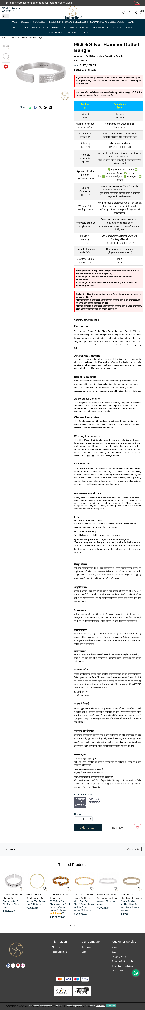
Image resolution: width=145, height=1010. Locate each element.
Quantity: (78, 814)
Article (129, 27)
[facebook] (35, 107)
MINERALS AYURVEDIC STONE (106, 27)
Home (14, 22)
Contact (115, 947)
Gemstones (39, 22)
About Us (56, 947)
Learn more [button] (100, 1006)
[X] (13, 965)
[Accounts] (135, 12)
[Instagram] (23, 965)
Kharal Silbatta (39, 27)
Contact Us (90, 33)
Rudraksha (55, 22)
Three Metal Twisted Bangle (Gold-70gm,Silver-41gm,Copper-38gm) (108, 896)
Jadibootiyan (59, 27)
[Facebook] (8, 965)
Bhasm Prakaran (79, 27)
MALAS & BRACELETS (75, 22)
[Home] (72, 12)
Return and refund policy (123, 961)
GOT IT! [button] (111, 1006)
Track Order (117, 971)
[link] (124, 12)
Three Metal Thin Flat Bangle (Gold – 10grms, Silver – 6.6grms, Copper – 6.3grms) (132, 896)
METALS (25, 22)
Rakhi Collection (59, 952)
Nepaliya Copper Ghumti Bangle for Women (36, 896)
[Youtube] (18, 965)
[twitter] (40, 107)
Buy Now (117, 827)
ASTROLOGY (74, 33)
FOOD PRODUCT (56, 33)
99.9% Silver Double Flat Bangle (61, 896)
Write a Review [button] (133, 849)
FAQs (114, 952)
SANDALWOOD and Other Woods (107, 22)
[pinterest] (45, 107)
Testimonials (87, 947)
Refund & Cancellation (122, 966)
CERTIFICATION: (83, 794)
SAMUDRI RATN (18, 27)
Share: (23, 107)
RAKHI (131, 22)
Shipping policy (119, 956)
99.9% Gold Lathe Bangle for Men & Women (83, 896)
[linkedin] (50, 107)
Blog (84, 952)
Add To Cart (87, 827)
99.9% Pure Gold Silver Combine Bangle (15, 896)
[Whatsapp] (30, 107)
